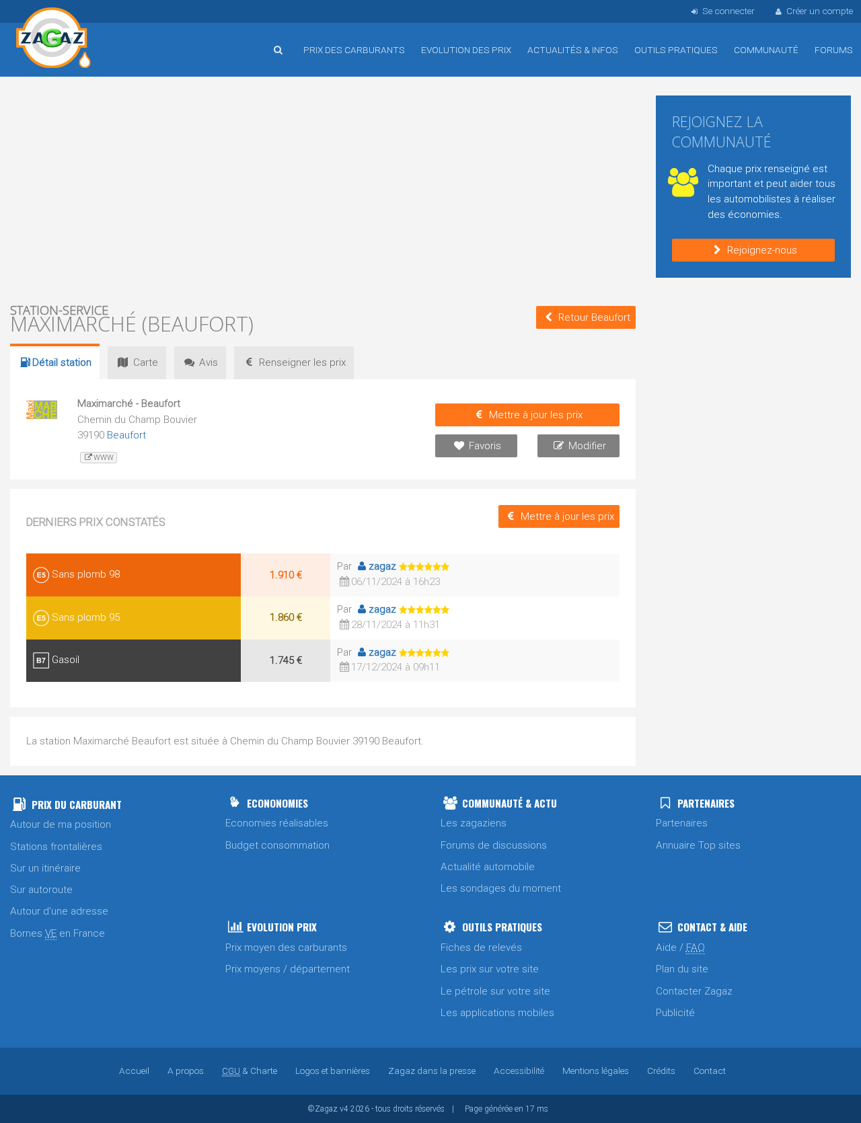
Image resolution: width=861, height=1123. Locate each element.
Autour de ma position (60, 824)
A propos (185, 1070)
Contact (710, 1070)
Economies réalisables (276, 823)
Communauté (766, 49)
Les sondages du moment (501, 888)
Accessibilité (519, 1070)
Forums (834, 49)
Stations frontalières (56, 847)
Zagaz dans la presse (432, 1070)
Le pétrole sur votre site (495, 991)
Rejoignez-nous (762, 250)
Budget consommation (277, 845)
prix (302, 362)
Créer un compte (819, 10)
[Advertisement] (323, 188)
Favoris (485, 446)
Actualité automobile (488, 867)
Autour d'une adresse (59, 911)
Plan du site (682, 969)
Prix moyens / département (287, 969)
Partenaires (682, 823)
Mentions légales (595, 1070)
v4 (344, 1109)
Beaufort (126, 435)
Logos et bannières (332, 1070)
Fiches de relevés (481, 947)
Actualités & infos (572, 49)
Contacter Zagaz (694, 991)
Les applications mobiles (497, 1013)
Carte (145, 362)
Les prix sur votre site (490, 969)
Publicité (675, 1013)
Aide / (680, 947)
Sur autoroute (41, 890)
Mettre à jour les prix (536, 415)
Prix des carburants (354, 49)
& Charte (249, 1070)
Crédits (661, 1070)
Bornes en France (57, 933)
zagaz (382, 566)
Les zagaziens (474, 823)
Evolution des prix (466, 49)
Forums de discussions (494, 845)
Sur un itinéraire (45, 868)
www (103, 457)
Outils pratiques (676, 49)
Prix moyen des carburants (286, 947)
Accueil (53, 40)
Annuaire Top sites (698, 845)
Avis (208, 362)
